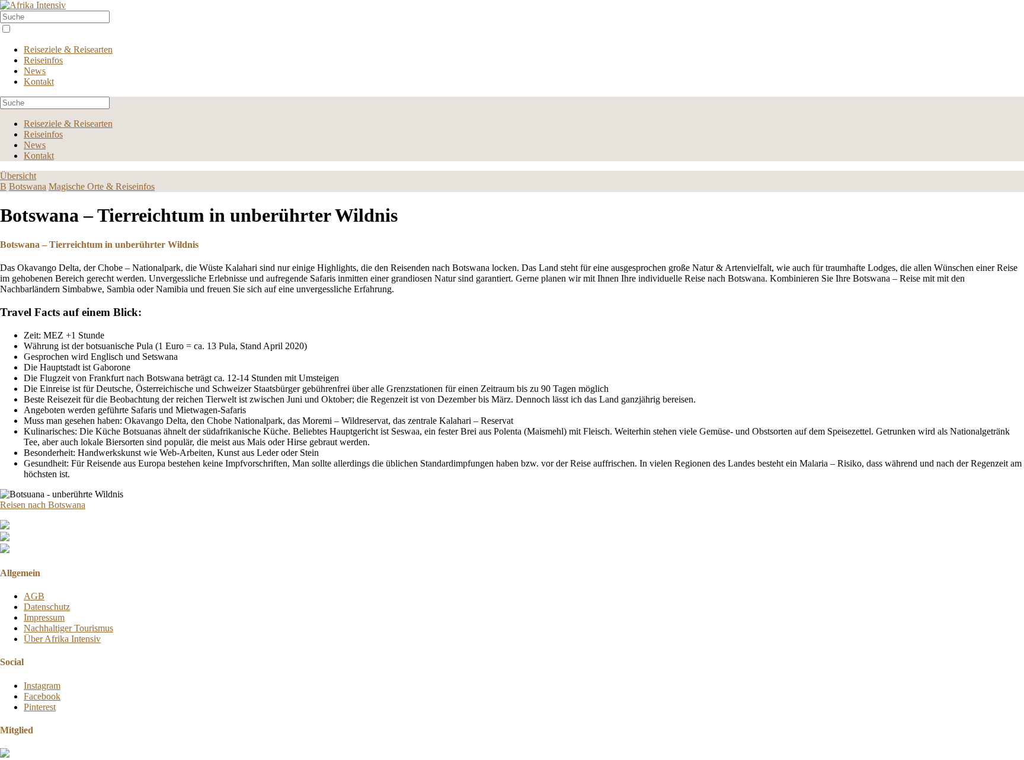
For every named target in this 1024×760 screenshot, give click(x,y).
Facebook (42, 696)
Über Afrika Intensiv (62, 639)
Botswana (27, 186)
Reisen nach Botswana (42, 505)
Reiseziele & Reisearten (68, 49)
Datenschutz (47, 607)
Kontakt (39, 81)
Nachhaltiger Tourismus (68, 628)
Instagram (42, 686)
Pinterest (40, 707)
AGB (34, 596)
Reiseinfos (43, 60)
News (35, 71)
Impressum (44, 617)
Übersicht (18, 176)
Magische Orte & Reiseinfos (102, 186)
